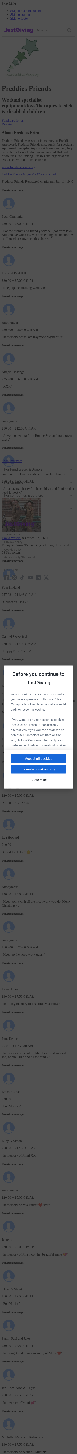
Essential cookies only (38, 769)
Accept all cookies (38, 759)
